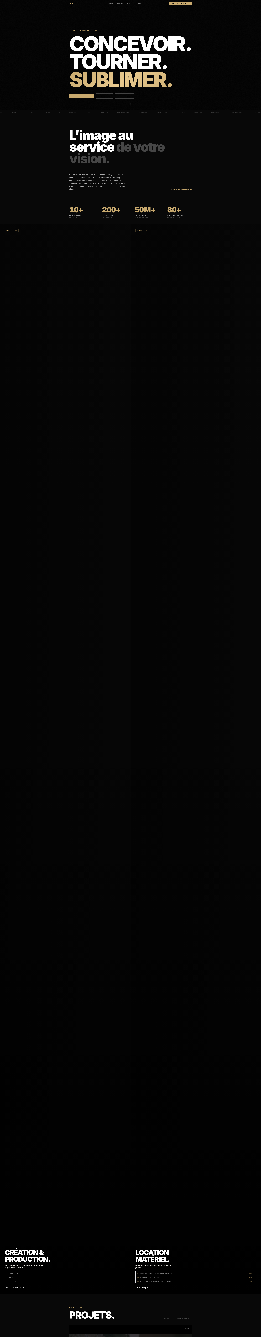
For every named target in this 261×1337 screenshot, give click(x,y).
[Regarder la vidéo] (130, 58)
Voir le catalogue (141, 1288)
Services (110, 3)
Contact (138, 3)
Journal (129, 3)
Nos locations (124, 96)
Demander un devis (179, 3)
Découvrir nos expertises (179, 189)
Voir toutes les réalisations (176, 1319)
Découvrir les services (13, 1288)
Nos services (105, 96)
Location (119, 3)
